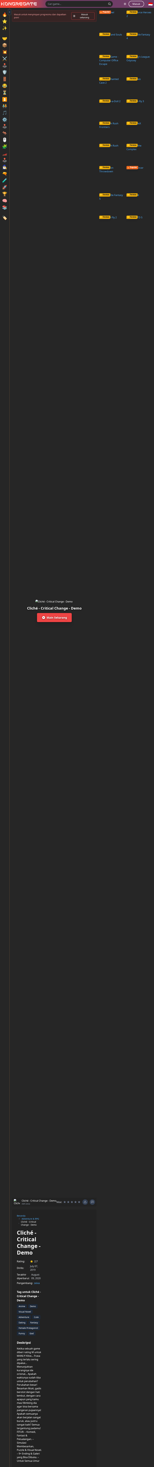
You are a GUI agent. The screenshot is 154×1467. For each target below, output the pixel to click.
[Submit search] (109, 4)
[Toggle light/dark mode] (125, 4)
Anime (22, 1306)
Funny (22, 1333)
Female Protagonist (28, 1328)
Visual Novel (25, 1311)
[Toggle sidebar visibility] (9, 12)
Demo (33, 1306)
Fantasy (34, 1322)
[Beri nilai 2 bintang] (68, 1202)
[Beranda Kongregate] (18, 3)
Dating (22, 1322)
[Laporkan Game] (92, 1202)
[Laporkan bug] (85, 1202)
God (32, 1333)
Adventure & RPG (30, 1218)
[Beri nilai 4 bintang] (75, 1202)
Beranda (21, 1215)
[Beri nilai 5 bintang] (79, 1202)
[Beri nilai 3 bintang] (71, 1202)
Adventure (24, 1317)
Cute (36, 1317)
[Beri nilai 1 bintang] (64, 1202)
